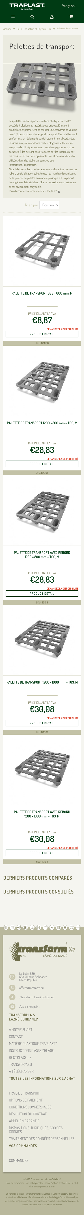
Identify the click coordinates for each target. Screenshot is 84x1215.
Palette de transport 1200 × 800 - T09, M (42, 423)
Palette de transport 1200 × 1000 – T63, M (42, 682)
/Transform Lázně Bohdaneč (36, 997)
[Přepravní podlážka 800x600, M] (42, 251)
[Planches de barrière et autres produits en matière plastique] (27, 6)
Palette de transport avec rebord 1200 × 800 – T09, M (42, 555)
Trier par (32, 205)
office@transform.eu (31, 988)
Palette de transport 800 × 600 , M (42, 293)
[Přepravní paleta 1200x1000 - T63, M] (42, 640)
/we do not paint (29, 1006)
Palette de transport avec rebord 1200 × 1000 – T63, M (42, 814)
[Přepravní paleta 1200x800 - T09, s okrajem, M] (42, 511)
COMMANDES (18, 1160)
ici (59, 191)
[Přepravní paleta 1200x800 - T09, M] (42, 381)
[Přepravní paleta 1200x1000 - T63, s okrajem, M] (42, 770)
